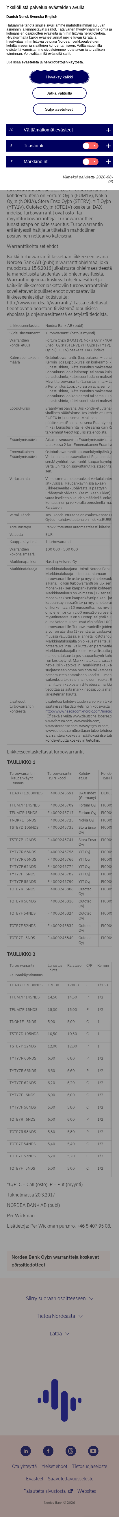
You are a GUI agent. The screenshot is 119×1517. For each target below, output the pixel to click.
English (51, 17)
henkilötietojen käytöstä (63, 62)
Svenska (37, 17)
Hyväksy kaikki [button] (59, 77)
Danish (12, 17)
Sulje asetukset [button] (59, 109)
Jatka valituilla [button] (59, 93)
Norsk (24, 17)
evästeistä (30, 62)
